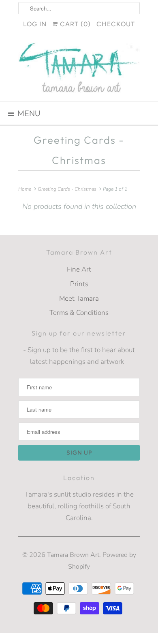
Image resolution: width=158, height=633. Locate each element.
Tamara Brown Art (73, 554)
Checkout (115, 24)
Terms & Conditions (79, 312)
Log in (35, 24)
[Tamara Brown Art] (79, 68)
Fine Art (79, 269)
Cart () (74, 24)
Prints (79, 284)
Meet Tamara (79, 298)
